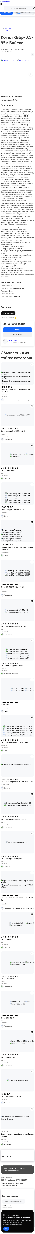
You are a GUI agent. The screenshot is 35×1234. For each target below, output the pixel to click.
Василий (7, 788)
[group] (8, 74)
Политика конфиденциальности (12, 1184)
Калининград (7, 1208)
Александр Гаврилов (11, 674)
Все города (6, 1205)
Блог (17, 1168)
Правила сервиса (7, 1183)
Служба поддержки (11, 1171)
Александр (7, 1144)
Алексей (7, 1103)
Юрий (6, 711)
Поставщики (8, 1168)
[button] (31, 74)
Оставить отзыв (8, 313)
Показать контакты (17, 334)
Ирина (6, 556)
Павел (6, 750)
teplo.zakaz (13, 340)
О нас (22, 1168)
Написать (17, 329)
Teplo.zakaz (8, 439)
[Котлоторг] (5, 2)
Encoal (6, 516)
